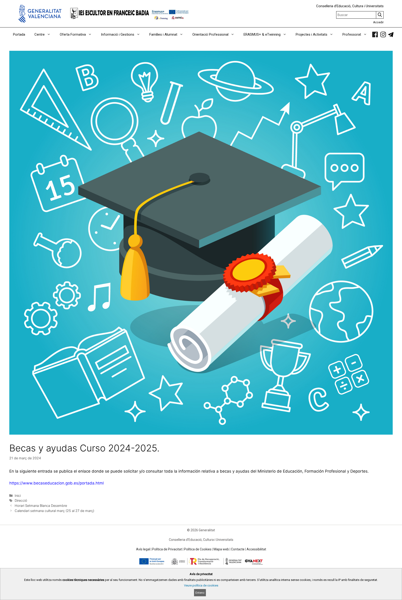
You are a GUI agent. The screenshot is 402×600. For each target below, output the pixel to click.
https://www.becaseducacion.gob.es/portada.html (56, 483)
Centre (39, 34)
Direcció (21, 500)
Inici (18, 496)
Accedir (378, 22)
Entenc (199, 592)
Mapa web (221, 549)
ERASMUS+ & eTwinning (262, 34)
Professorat (351, 34)
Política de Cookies (197, 549)
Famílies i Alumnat (163, 34)
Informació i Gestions (117, 34)
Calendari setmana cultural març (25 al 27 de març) (54, 511)
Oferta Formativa (73, 34)
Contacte (238, 549)
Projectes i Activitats (311, 34)
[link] (375, 34)
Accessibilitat (256, 549)
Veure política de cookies (201, 585)
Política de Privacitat (167, 549)
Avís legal (143, 549)
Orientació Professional (210, 34)
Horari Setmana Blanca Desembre (41, 506)
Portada (19, 34)
